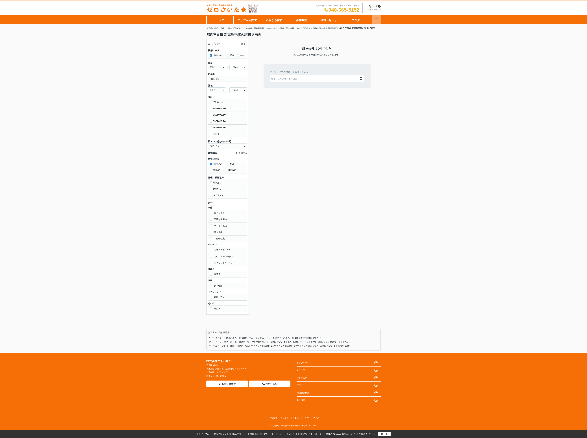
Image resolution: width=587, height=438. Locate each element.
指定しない (218, 55)
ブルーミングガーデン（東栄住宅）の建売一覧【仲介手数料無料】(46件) (284, 338)
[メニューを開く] (376, 20)
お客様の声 (302, 377)
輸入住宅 (218, 232)
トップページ (303, 362)
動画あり (217, 189)
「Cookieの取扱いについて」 (344, 434)
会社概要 (301, 20)
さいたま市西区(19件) (289, 346)
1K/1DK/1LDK (219, 108)
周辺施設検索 (303, 392)
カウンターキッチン (223, 256)
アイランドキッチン (223, 263)
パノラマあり (219, 195)
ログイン (370, 9)
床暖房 (217, 274)
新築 (232, 55)
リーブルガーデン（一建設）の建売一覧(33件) (231, 346)
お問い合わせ (328, 20)
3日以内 (216, 170)
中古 (242, 55)
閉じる (384, 434)
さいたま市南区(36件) (287, 342)
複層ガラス (219, 297)
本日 (232, 164)
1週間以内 (231, 170)
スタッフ (301, 370)
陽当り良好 (219, 213)
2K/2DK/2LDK (219, 115)
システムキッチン (222, 250)
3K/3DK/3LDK (219, 121)
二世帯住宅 (219, 238)
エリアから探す (247, 20)
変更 (243, 43)
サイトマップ (313, 418)
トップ (220, 20)
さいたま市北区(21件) (266, 346)
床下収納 (218, 286)
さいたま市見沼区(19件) (313, 346)
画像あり (217, 182)
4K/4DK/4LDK (219, 127)
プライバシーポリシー (293, 418)
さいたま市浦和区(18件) (338, 346)
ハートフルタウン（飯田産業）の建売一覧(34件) (323, 342)
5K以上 (216, 134)
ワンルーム (218, 102)
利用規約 (274, 418)
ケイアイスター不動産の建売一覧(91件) (228, 338)
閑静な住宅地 (220, 219)
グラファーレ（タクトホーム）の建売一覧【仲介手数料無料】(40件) (242, 342)
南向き (217, 308)
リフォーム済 (220, 226)
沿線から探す (274, 20)
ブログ (355, 20)
